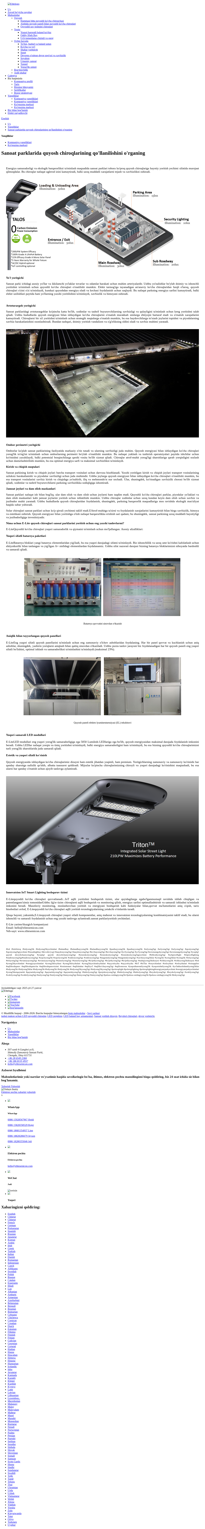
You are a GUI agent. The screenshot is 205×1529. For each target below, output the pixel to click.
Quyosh (18, 18)
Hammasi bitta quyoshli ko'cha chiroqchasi (42, 21)
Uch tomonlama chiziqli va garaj (36, 38)
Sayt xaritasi (93, 1013)
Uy (9, 9)
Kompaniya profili (23, 81)
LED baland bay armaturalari (78, 1016)
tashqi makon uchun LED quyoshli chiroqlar (23, 1016)
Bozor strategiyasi (23, 93)
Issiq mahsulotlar (76, 1013)
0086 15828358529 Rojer (21, 1125)
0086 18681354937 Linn (20, 1130)
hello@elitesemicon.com (20, 1166)
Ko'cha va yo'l (27, 46)
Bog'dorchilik (21, 69)
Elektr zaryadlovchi (17, 113)
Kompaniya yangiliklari (26, 98)
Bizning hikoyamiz (23, 87)
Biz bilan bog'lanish (18, 110)
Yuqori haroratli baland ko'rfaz (35, 32)
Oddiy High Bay (28, 35)
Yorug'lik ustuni (28, 67)
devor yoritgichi (146, 1016)
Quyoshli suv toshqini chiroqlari (36, 26)
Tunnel (24, 64)
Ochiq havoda (21, 41)
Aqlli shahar (20, 72)
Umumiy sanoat (28, 61)
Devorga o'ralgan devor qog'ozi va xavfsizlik (43, 55)
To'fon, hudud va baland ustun (35, 44)
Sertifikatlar (20, 90)
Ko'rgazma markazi (24, 104)
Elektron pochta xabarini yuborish (18, 1092)
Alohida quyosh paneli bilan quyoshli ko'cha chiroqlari (48, 23)
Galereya (12, 75)
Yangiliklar (13, 95)
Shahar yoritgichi (29, 49)
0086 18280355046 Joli (20, 1141)
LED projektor (54, 1016)
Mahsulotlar (14, 15)
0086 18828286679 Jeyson (21, 1136)
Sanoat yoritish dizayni (105, 1016)
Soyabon (24, 58)
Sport (23, 52)
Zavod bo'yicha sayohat (20, 12)
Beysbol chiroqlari (128, 1016)
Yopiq (17, 29)
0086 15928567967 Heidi (21, 1119)
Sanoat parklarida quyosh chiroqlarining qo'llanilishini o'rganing (40, 129)
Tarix (16, 84)
